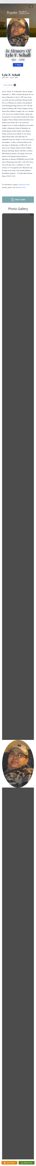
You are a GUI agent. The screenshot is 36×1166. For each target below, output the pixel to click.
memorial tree (23, 184)
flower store (22, 187)
